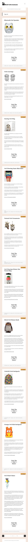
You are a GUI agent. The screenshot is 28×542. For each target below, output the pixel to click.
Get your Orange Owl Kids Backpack (9, 455)
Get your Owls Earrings (7, 99)
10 (17, 535)
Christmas (18, 262)
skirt (21, 211)
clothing (18, 211)
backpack (21, 417)
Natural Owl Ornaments (12, 218)
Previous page (3, 536)
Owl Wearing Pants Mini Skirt (13, 168)
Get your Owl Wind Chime (8, 517)
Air (12, 65)
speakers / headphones (19, 65)
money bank (18, 365)
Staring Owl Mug (9, 119)
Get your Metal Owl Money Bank (9, 351)
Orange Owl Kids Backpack (13, 424)
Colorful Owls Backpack (12, 371)
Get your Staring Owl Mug (8, 148)
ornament (9, 263)
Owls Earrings (8, 71)
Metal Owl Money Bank (11, 320)
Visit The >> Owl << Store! (14, 58)
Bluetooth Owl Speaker (11, 20)
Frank (10, 531)
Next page (25, 536)
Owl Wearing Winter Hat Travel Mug (12, 270)
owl (18, 162)
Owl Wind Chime (9, 475)
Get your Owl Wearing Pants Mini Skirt (10, 197)
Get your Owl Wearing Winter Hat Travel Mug (11, 299)
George (10, 65)
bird (14, 65)
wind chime (17, 531)
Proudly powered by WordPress (15, 540)
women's (5, 212)
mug (17, 162)
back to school (18, 417)
